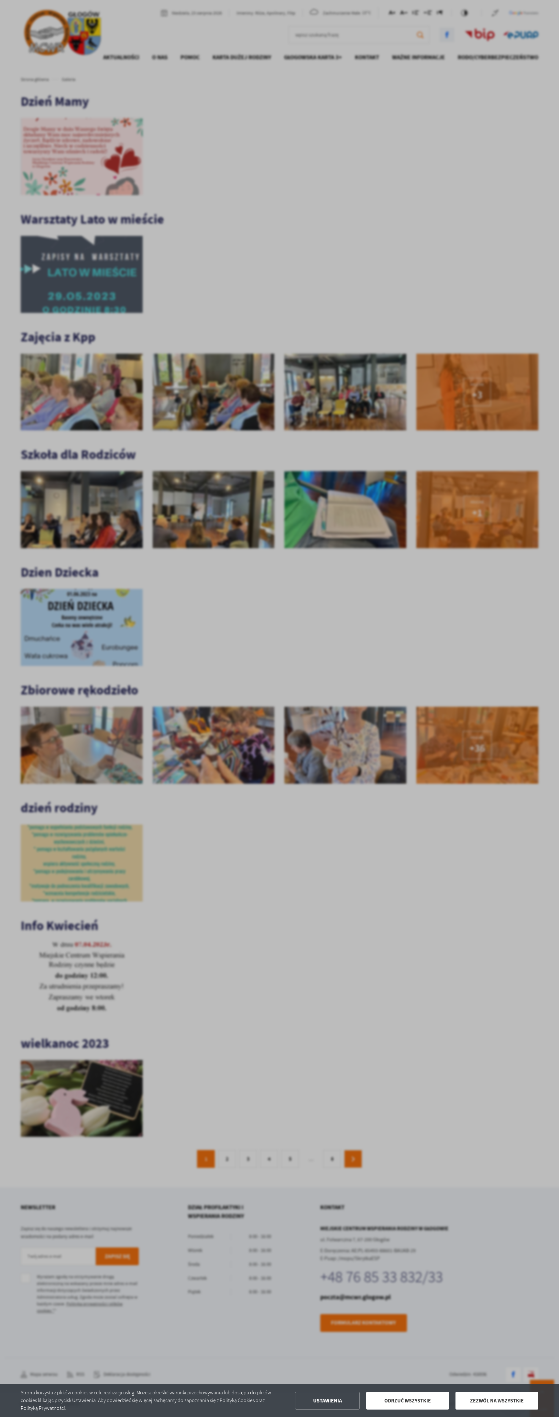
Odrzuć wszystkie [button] (407, 1400)
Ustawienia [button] (327, 1400)
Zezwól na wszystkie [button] (497, 1400)
